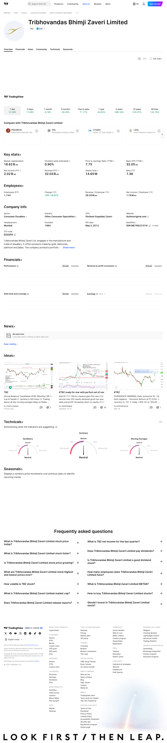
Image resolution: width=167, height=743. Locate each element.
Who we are (85, 674)
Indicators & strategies (122, 664)
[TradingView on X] (5, 633)
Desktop (52, 711)
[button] (65, 3)
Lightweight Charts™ (151, 636)
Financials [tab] (20, 49)
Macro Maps (54, 698)
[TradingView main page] (6, 4)
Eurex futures (85, 664)
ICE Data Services (32, 645)
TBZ (6, 392)
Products (58, 4)
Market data (85, 636)
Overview (84, 646)
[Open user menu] (143, 3)
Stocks (52, 638)
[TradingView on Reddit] (40, 633)
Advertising (147, 649)
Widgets (146, 630)
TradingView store (87, 695)
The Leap (84, 654)
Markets (86, 4)
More (108, 4)
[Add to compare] (37, 131)
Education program (151, 657)
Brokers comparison (88, 651)
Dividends (53, 680)
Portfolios (53, 690)
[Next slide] (162, 376)
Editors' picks (118, 657)
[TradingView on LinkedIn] (25, 633)
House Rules (117, 641)
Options (52, 695)
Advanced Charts (150, 638)
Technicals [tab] (55, 49)
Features (83, 630)
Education (117, 654)
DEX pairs (53, 651)
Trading (116, 651)
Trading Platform (150, 641)
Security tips (85, 722)
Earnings (52, 677)
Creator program (119, 638)
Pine (51, 654)
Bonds (51, 643)
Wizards (116, 667)
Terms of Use (85, 708)
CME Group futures (88, 661)
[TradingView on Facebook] (10, 633)
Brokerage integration (152, 651)
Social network (118, 630)
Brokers (98, 4)
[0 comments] (41, 407)
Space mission (86, 677)
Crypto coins (54, 646)
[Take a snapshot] (139, 59)
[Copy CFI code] (15, 235)
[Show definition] (25, 161)
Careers (83, 685)
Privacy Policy (86, 714)
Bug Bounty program (88, 724)
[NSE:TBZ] (6, 387)
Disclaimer (84, 711)
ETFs (51, 640)
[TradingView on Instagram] (20, 633)
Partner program (149, 654)
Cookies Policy (86, 716)
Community (72, 4)
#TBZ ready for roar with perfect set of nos (81, 392)
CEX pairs (53, 649)
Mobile (51, 708)
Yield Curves (54, 693)
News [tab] (30, 49)
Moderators (117, 644)
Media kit (84, 688)
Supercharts (54, 630)
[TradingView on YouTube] (15, 633)
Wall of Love (117, 633)
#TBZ (117, 392)
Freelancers (117, 669)
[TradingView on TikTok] (35, 633)
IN (137, 4)
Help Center (85, 682)
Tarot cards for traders (89, 698)
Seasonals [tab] (68, 49)
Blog (82, 680)
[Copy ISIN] (150, 226)
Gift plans (84, 638)
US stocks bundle (87, 667)
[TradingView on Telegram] (30, 633)
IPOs (51, 682)
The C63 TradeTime (88, 701)
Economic (53, 674)
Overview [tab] (8, 49)
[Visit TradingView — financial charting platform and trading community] (14, 96)
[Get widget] (145, 59)
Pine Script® (54, 701)
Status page (85, 727)
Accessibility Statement (89, 719)
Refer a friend (118, 636)
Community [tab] (41, 49)
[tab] (65, 266)
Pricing (83, 633)
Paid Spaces (118, 672)
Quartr (37, 661)
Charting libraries (150, 633)
